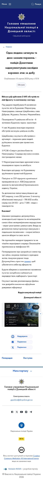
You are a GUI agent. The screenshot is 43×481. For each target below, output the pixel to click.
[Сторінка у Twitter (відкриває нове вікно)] (16, 411)
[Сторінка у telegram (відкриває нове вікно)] (30, 411)
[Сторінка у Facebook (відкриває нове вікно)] (12, 411)
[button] (21, 371)
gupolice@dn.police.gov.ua (21, 400)
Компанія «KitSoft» (15, 469)
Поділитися (21, 342)
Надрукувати (22, 336)
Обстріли (21, 85)
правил (27, 262)
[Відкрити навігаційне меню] (10, 4)
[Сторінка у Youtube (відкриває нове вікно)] (21, 411)
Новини (9, 47)
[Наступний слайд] (40, 314)
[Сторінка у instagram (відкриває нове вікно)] (26, 411)
